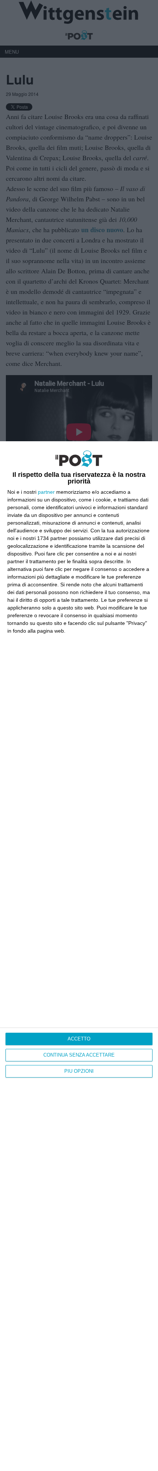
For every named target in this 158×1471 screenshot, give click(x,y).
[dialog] (79, 956)
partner (46, 491)
